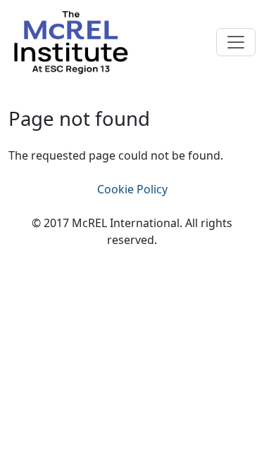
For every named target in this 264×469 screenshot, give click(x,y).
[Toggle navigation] (236, 42)
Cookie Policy (132, 189)
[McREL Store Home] (70, 41)
